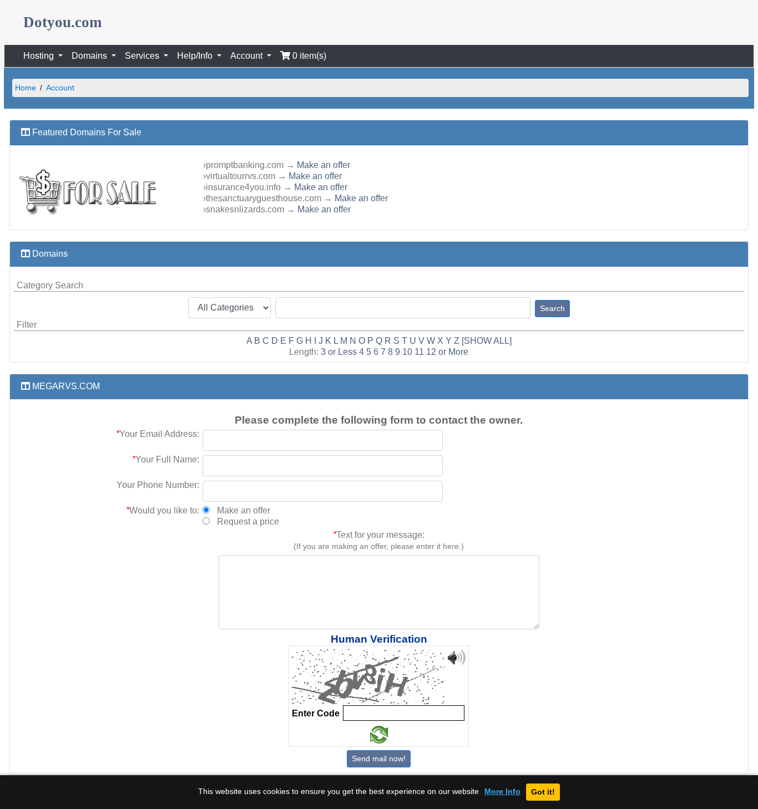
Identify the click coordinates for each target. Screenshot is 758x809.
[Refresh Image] (379, 735)
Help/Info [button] (196, 55)
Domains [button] (90, 55)
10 (407, 352)
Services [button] (143, 55)
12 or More (447, 352)
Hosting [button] (39, 55)
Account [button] (247, 55)
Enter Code (316, 713)
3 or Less (339, 352)
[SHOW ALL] (487, 340)
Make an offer (323, 165)
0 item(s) (308, 55)
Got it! (543, 791)
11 (419, 352)
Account (60, 87)
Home (25, 87)
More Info (502, 791)
